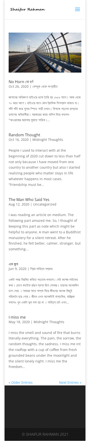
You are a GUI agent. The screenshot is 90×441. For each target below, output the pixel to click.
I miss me (17, 317)
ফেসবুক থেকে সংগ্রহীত (45, 86)
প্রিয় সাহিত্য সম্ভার (41, 268)
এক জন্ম (13, 264)
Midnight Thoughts (47, 139)
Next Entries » (70, 382)
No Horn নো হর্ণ (21, 81)
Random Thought (24, 134)
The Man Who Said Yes (29, 199)
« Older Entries (21, 382)
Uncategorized (44, 204)
